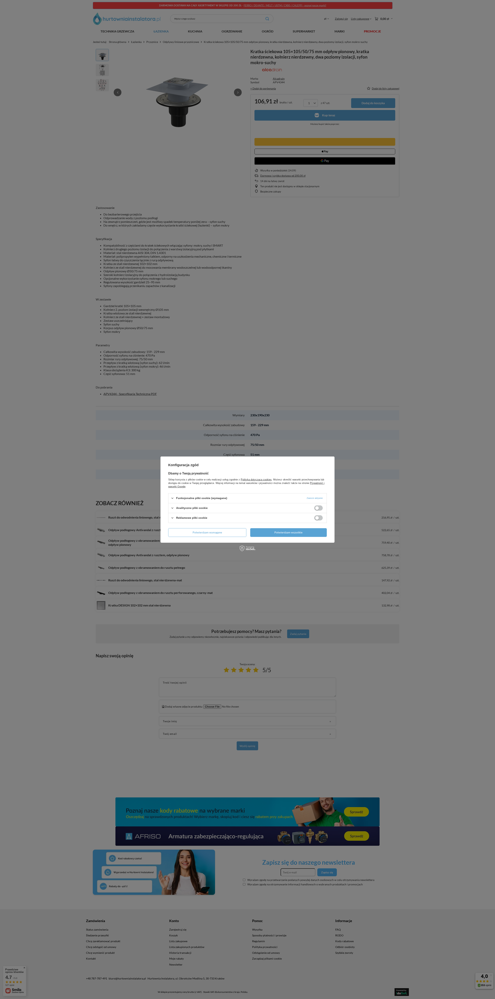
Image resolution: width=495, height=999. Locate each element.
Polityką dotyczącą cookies (256, 479)
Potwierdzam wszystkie (288, 532)
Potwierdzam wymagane (207, 532)
